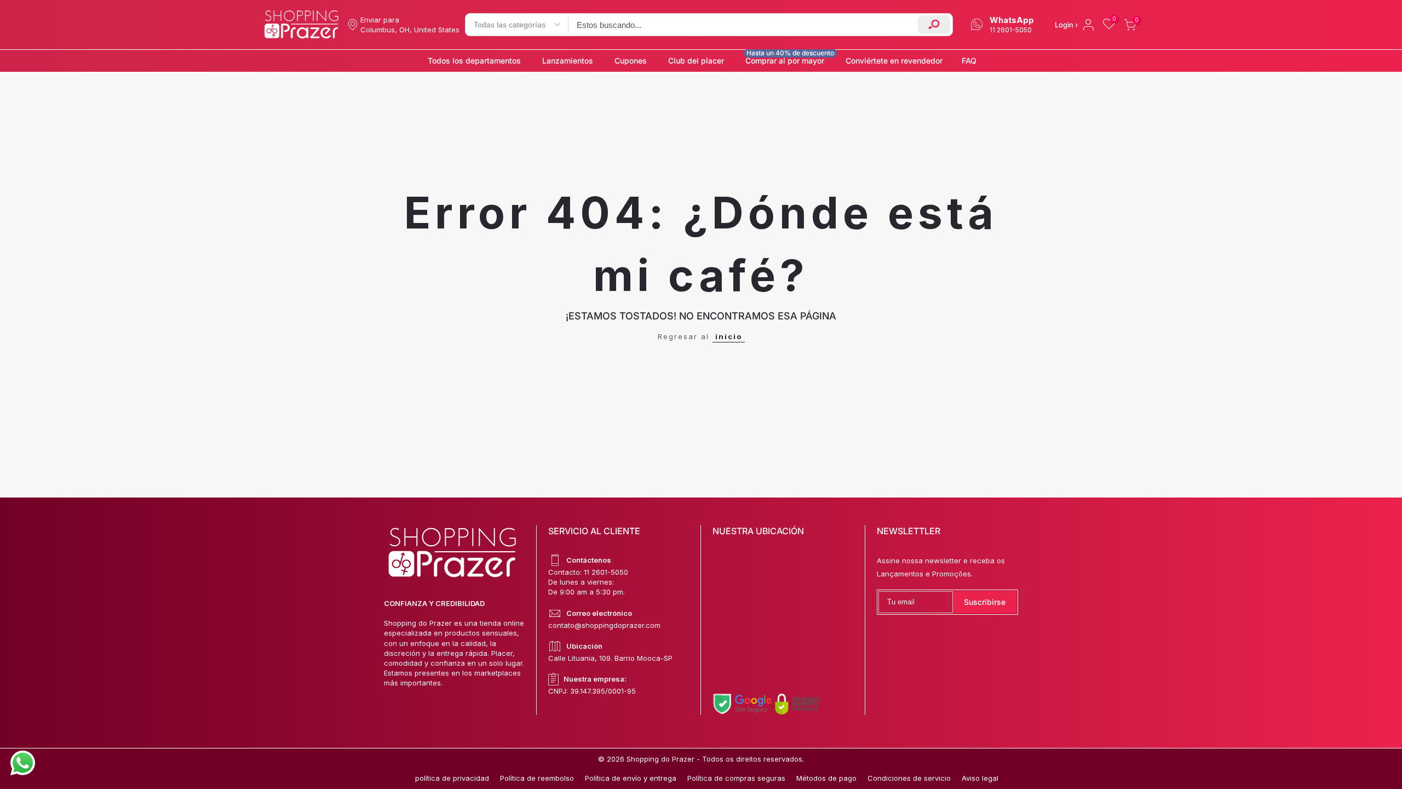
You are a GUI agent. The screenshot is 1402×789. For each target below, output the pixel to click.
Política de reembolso (537, 778)
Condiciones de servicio (909, 778)
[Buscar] (934, 24)
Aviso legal (980, 778)
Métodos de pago (826, 778)
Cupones (630, 60)
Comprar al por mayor (789, 57)
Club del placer (696, 60)
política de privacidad (452, 778)
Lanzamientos (567, 60)
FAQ (969, 60)
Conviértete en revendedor (894, 60)
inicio (728, 336)
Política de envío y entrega (630, 778)
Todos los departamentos (474, 60)
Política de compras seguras (736, 778)
